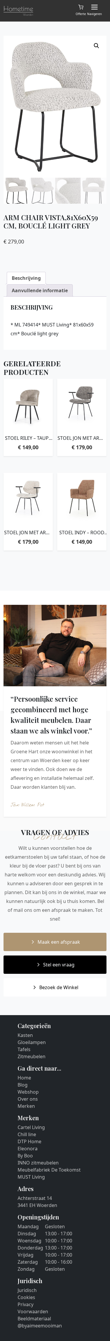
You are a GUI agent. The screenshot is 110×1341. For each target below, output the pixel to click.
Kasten (25, 1035)
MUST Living (31, 1177)
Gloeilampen (32, 1042)
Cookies (26, 1297)
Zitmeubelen (31, 1056)
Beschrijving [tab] (26, 278)
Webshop (28, 1092)
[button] (96, 45)
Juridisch (27, 1290)
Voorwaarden (33, 1311)
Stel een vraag (59, 964)
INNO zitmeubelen (38, 1162)
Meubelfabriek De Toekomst (49, 1170)
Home (24, 1077)
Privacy (25, 1304)
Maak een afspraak (59, 942)
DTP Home (29, 1141)
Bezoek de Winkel (58, 987)
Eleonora (28, 1148)
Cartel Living (31, 1127)
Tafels (24, 1049)
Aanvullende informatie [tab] (40, 290)
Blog (23, 1085)
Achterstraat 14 (35, 1198)
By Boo (25, 1155)
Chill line (27, 1134)
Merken (26, 1106)
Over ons (28, 1099)
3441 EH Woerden (37, 1205)
